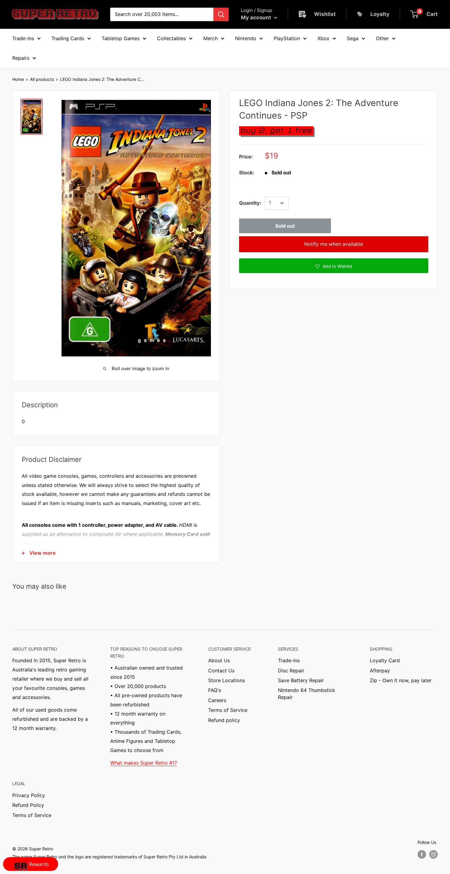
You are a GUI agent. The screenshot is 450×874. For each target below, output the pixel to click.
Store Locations (226, 680)
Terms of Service (227, 710)
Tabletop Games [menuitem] (121, 38)
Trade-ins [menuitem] (23, 38)
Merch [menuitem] (210, 38)
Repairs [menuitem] (20, 58)
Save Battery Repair (301, 680)
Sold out (285, 226)
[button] (333, 265)
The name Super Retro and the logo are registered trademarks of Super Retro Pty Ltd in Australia (109, 856)
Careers (217, 700)
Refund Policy (28, 805)
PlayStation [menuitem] (287, 38)
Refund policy (224, 720)
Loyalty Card (385, 660)
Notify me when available (333, 244)
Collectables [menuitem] (171, 38)
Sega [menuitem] (352, 38)
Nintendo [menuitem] (245, 38)
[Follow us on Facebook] (422, 854)
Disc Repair (291, 670)
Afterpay (380, 670)
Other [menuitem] (382, 38)
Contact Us (221, 670)
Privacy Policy (28, 795)
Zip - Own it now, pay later (401, 680)
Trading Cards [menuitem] (67, 38)
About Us (219, 660)
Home (18, 79)
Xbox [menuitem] (323, 38)
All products (42, 79)
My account (256, 17)
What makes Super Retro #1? (143, 763)
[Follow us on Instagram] (433, 854)
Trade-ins (289, 660)
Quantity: (250, 203)
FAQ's (214, 690)
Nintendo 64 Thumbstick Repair (306, 693)
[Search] (221, 14)
